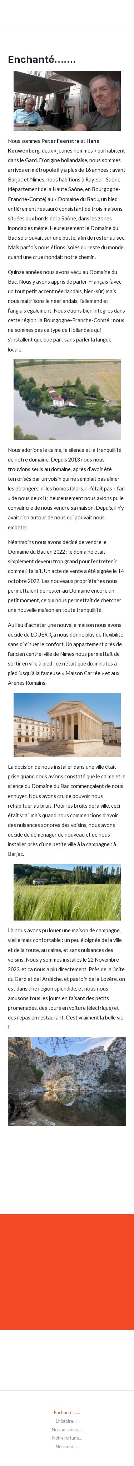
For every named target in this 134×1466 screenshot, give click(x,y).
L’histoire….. (67, 1421)
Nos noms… (67, 1446)
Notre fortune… (67, 1438)
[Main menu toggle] (122, 12)
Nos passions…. (67, 1429)
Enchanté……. (67, 1412)
